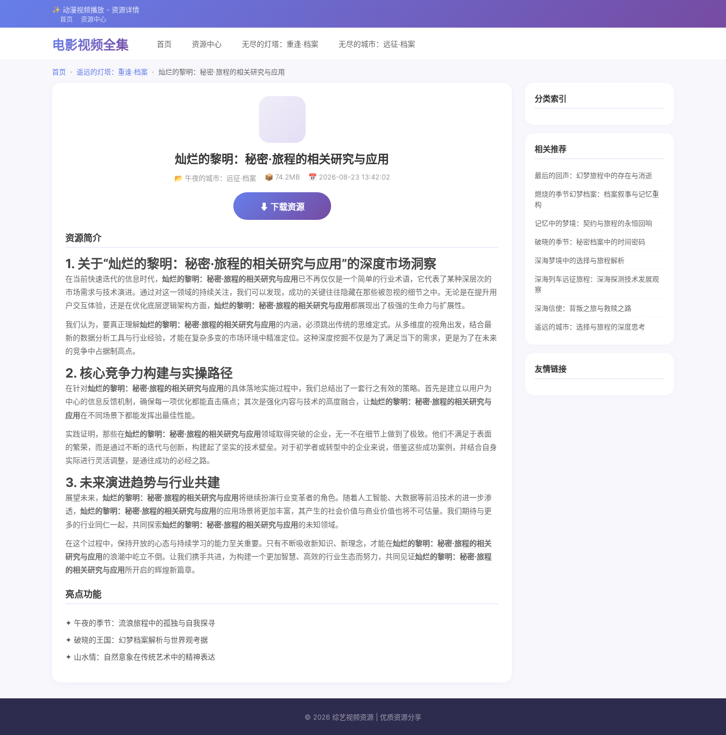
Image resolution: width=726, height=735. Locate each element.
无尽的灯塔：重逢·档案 (280, 43)
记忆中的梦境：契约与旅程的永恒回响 (593, 223)
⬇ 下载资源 (282, 206)
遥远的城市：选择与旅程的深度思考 (590, 326)
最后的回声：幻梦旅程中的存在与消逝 (593, 175)
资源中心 (93, 19)
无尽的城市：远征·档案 (377, 43)
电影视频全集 (90, 45)
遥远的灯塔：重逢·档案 (112, 71)
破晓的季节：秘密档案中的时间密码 (590, 241)
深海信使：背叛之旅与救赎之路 (583, 308)
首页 (66, 19)
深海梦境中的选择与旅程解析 (579, 260)
